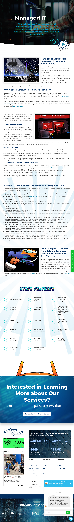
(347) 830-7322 (61, 468)
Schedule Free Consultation (37, 414)
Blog (44, 468)
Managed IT (32, 463)
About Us (45, 463)
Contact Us (60, 463)
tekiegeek (6, 451)
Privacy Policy (6, 496)
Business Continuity (34, 468)
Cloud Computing (33, 473)
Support (59, 465)
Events (45, 470)
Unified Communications (35, 470)
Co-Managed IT (33, 465)
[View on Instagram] (22, 452)
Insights (45, 465)
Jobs (44, 473)
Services (32, 459)
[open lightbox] (64, 44)
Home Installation (33, 476)
